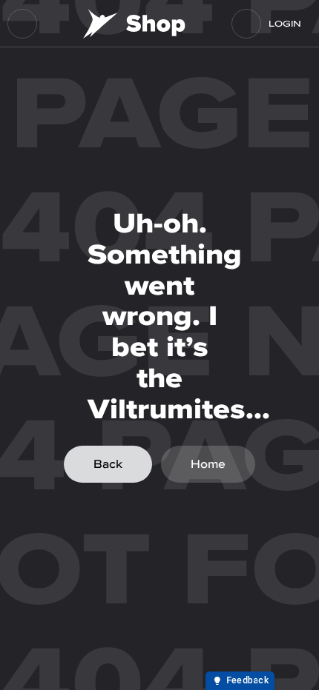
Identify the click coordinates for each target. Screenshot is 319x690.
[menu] (22, 23)
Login (285, 23)
